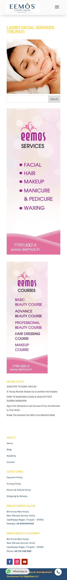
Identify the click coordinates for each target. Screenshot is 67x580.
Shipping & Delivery (17, 496)
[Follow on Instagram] (17, 562)
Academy (11, 455)
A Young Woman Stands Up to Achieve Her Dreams (32, 391)
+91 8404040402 (25, 523)
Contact (11, 462)
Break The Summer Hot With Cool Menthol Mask (31, 415)
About (10, 443)
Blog (9, 449)
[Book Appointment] (58, 572)
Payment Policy (15, 477)
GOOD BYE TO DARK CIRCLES (21, 386)
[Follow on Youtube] (25, 562)
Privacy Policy (14, 483)
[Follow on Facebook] (10, 562)
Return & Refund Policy (19, 490)
